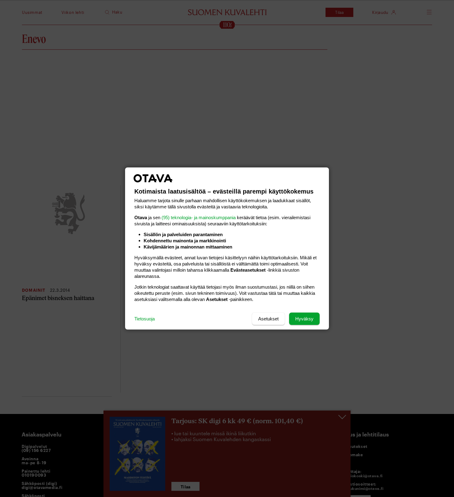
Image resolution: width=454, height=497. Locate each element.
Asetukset (268, 318)
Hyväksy (304, 318)
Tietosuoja (144, 318)
